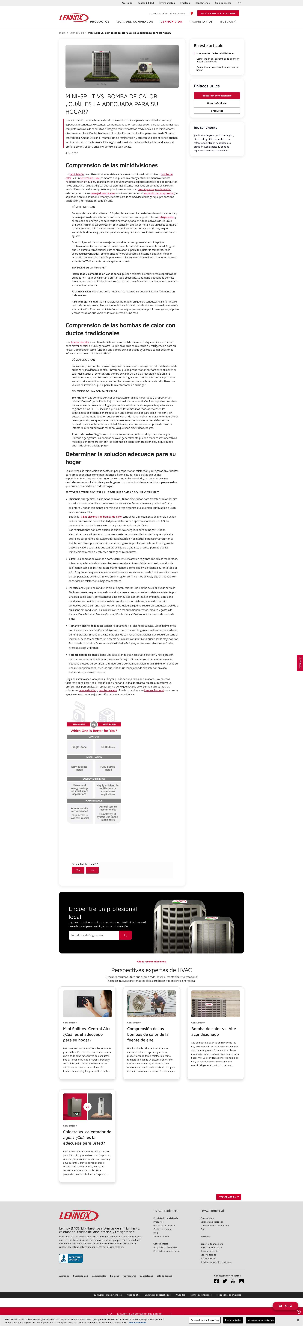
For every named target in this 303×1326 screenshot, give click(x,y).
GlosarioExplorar (217, 103)
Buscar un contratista (211, 1247)
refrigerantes (166, 217)
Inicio (62, 33)
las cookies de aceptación (260, 1320)
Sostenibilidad (146, 2)
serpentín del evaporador (159, 193)
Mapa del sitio (133, 1295)
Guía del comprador (135, 21)
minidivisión (77, 174)
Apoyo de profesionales (165, 1247)
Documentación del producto (215, 1225)
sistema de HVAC (90, 178)
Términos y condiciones (200, 1295)
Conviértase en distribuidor (166, 1251)
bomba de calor (80, 342)
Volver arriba (227, 1197)
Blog (155, 1232)
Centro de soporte (162, 1229)
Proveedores (129, 1275)
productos (217, 110)
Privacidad (180, 1295)
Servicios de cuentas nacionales (216, 1262)
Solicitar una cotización (212, 1221)
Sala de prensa (223, 2)
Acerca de (127, 2)
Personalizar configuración (205, 1320)
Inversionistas (167, 2)
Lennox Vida (171, 21)
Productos (99, 21)
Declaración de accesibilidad (158, 1295)
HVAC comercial (212, 1210)
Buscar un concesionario (217, 95)
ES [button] (238, 2)
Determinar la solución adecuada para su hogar (217, 68)
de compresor (146, 189)
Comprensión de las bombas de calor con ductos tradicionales (217, 60)
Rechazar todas (233, 1320)
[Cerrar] (297, 1320)
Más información (137, 1322)
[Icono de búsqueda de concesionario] (125, 935)
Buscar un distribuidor (218, 13)
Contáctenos (202, 2)
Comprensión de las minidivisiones (215, 53)
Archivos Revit (208, 1258)
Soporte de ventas (210, 1251)
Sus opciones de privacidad (229, 1295)
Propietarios (201, 21)
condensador (163, 189)
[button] (87, 1032)
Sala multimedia (161, 1236)
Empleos (185, 2)
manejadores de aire (103, 193)
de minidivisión (87, 690)
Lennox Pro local (154, 690)
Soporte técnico (208, 1254)
